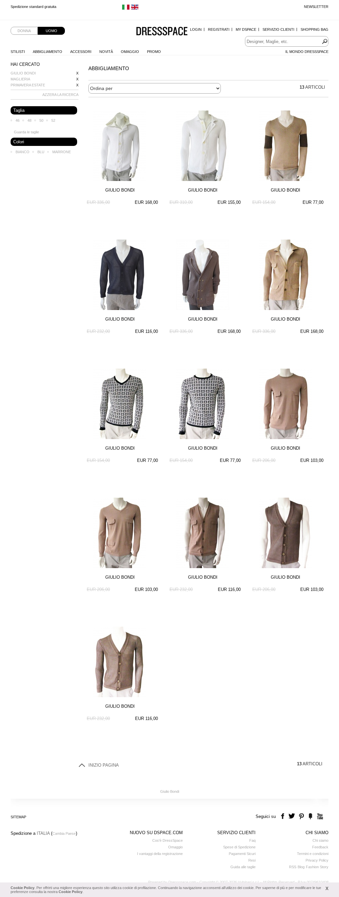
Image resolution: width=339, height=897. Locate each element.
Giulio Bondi (23, 73)
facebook (283, 816)
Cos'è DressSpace (167, 840)
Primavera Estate (28, 85)
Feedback (320, 847)
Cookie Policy (22, 888)
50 (41, 120)
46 (18, 120)
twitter (292, 816)
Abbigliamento (47, 52)
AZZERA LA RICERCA (60, 95)
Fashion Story (317, 867)
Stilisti (18, 52)
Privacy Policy (317, 860)
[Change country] (126, 9)
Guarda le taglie (26, 132)
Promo (154, 52)
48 (29, 120)
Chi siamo (320, 840)
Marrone (61, 152)
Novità (106, 52)
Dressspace (161, 31)
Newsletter (316, 7)
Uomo (51, 31)
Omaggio (130, 52)
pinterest (301, 816)
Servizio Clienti (278, 29)
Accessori (80, 52)
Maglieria (20, 79)
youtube (319, 816)
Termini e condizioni (312, 854)
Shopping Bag (314, 29)
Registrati (218, 29)
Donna (24, 31)
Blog (301, 867)
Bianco (22, 152)
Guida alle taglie (243, 867)
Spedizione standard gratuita (33, 7)
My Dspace (246, 29)
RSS (292, 867)
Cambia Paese (64, 833)
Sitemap (18, 817)
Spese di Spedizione (239, 847)
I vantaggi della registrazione (160, 854)
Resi (252, 860)
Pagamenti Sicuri (242, 854)
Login (196, 29)
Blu (40, 152)
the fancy (310, 816)
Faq (252, 840)
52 (53, 120)
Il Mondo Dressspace (306, 52)
